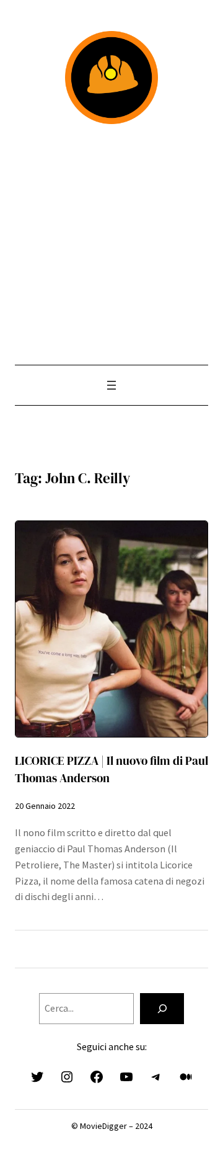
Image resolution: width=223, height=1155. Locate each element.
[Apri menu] (111, 385)
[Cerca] (162, 1008)
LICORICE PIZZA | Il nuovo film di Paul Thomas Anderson (111, 769)
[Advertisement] (111, 244)
